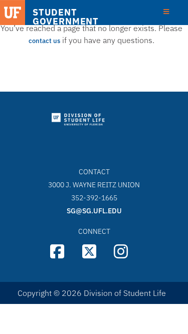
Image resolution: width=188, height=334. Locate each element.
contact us (44, 41)
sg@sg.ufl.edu (94, 210)
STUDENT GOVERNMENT (66, 17)
